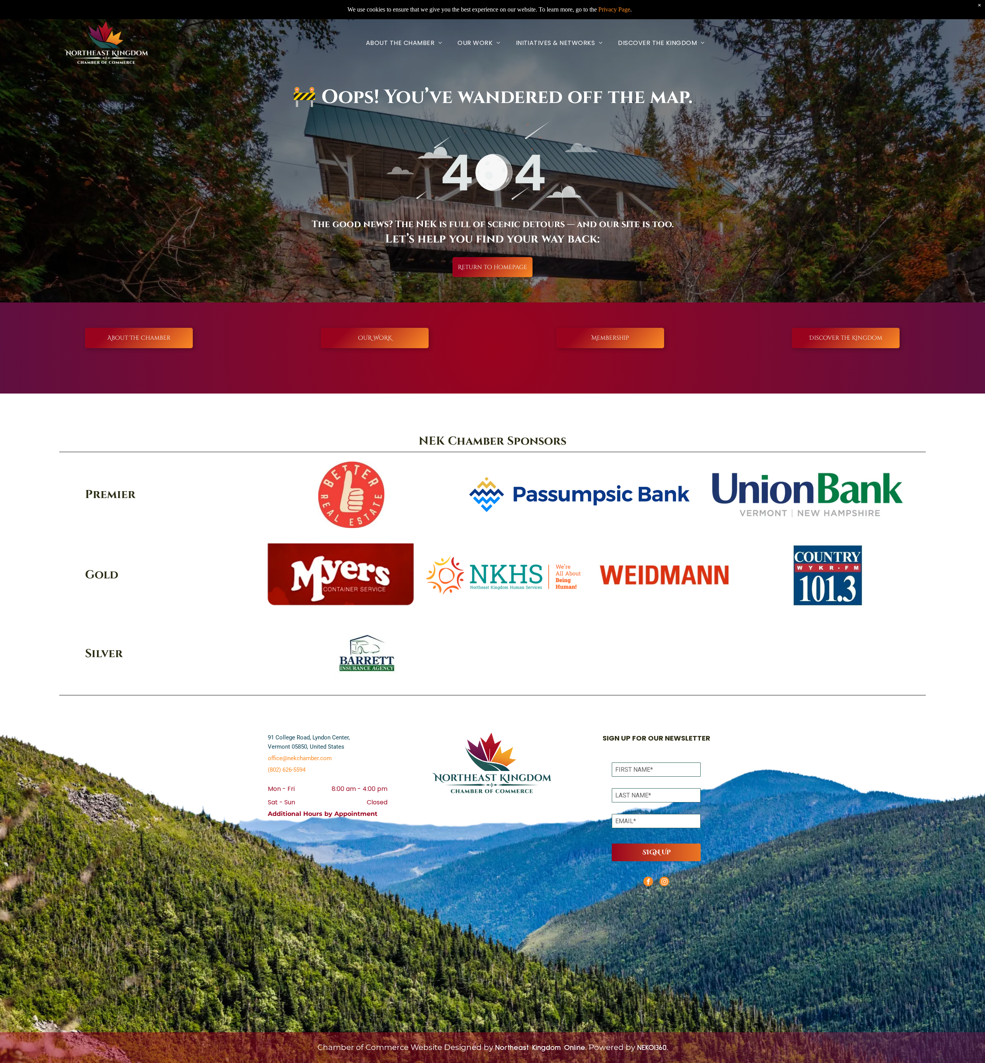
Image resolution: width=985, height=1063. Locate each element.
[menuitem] (404, 43)
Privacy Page (614, 9)
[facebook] (648, 882)
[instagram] (664, 882)
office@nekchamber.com (300, 758)
